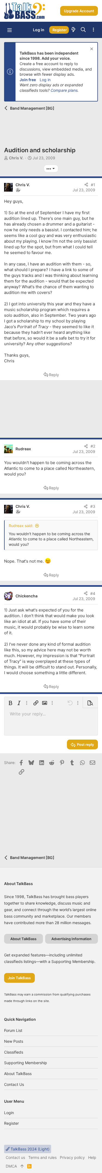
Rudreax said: (21, 525)
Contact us (14, 1084)
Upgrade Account (79, 11)
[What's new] (73, 30)
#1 (93, 184)
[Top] (22, 1166)
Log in (45, 79)
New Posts (13, 1041)
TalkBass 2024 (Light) (30, 1149)
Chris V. (16, 158)
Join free (28, 79)
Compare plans (64, 90)
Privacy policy (72, 1157)
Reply (54, 374)
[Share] (86, 184)
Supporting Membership (25, 1062)
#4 (92, 593)
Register (11, 1123)
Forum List (13, 1030)
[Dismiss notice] (91, 49)
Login (9, 1112)
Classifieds (13, 1052)
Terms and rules (42, 1157)
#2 (93, 446)
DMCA (11, 1166)
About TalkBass (18, 1073)
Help (92, 1157)
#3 (92, 506)
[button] (9, 30)
